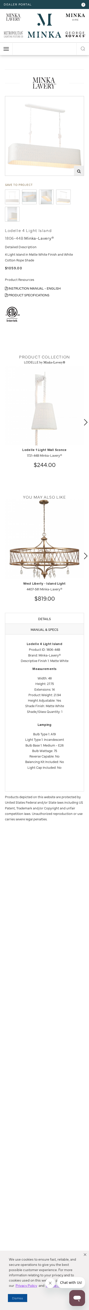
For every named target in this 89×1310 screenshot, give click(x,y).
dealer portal (18, 4)
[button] (85, 1255)
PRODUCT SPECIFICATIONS (28, 295)
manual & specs (44, 629)
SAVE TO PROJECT (19, 185)
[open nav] (6, 49)
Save (13, 100)
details (44, 618)
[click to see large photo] (12, 197)
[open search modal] (83, 48)
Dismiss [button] (17, 1298)
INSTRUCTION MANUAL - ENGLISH (34, 288)
